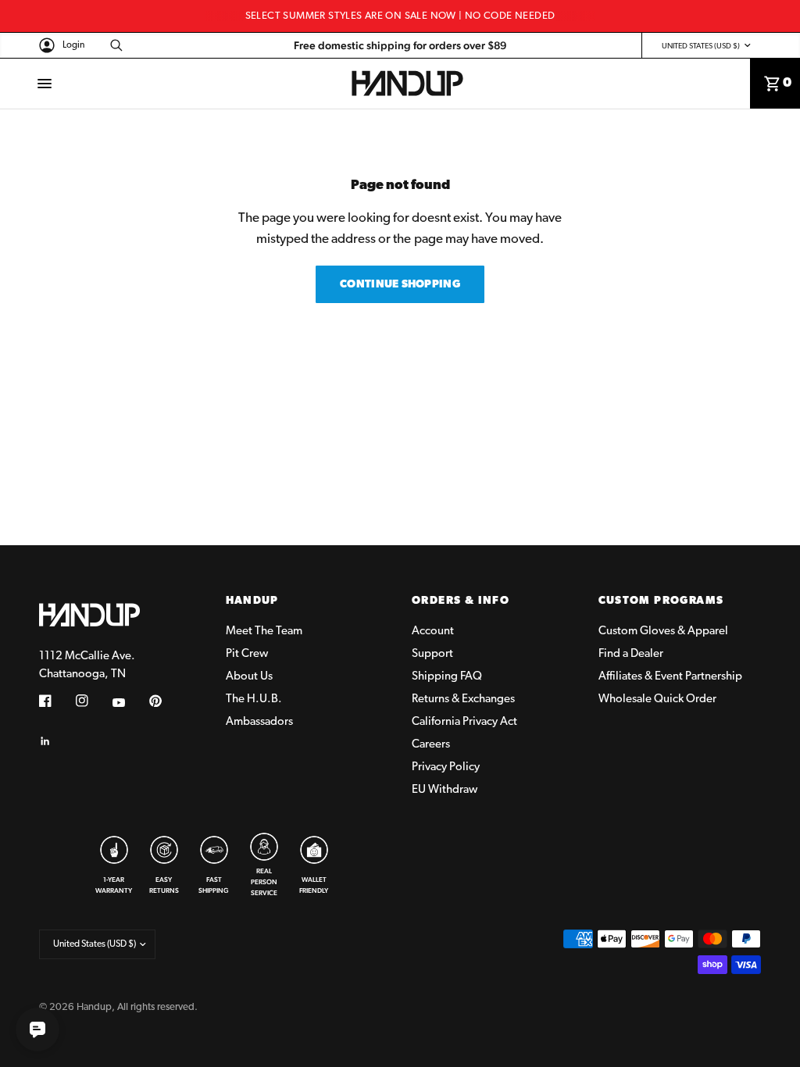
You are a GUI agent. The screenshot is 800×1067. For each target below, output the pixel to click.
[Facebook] (56, 700)
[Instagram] (93, 700)
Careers (431, 745)
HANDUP (252, 601)
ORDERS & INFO (460, 601)
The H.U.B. (254, 699)
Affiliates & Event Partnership (670, 677)
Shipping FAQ (447, 677)
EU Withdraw (444, 790)
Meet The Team (264, 631)
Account (433, 631)
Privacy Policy (446, 767)
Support (432, 654)
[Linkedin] (56, 741)
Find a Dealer (630, 654)
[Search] (113, 45)
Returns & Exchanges (463, 699)
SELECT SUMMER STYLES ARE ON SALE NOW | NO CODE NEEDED (400, 16)
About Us (249, 677)
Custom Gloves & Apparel (663, 631)
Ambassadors (259, 722)
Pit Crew (247, 654)
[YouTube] (129, 703)
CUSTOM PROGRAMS (661, 601)
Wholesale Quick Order (657, 699)
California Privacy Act (464, 722)
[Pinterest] (166, 700)
